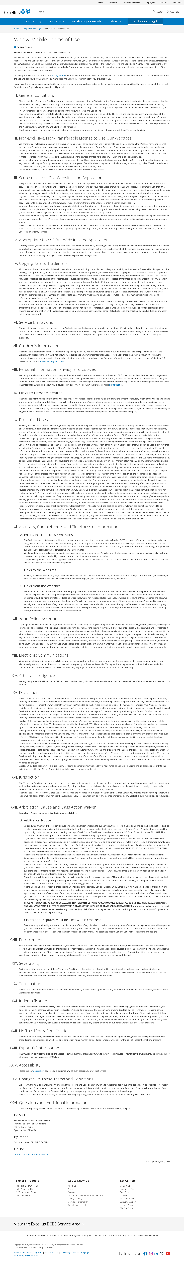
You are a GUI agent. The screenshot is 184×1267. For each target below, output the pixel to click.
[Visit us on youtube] (167, 1254)
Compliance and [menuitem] (144, 21)
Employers (150, 2)
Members (113, 2)
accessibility (38, 1071)
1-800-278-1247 (30, 1142)
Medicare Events (127, 1198)
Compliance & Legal (77, 1205)
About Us (72, 1185)
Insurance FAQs (127, 1189)
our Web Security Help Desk (51, 361)
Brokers (163, 2)
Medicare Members (131, 2)
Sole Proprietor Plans (25, 1189)
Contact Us (125, 1185)
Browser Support (51, 1252)
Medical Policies (127, 1208)
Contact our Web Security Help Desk (31, 1154)
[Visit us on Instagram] (151, 1254)
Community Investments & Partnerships (85, 1195)
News (16, 28)
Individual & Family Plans (27, 1185)
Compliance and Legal (32, 28)
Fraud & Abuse (126, 1205)
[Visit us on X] (162, 1254)
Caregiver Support (128, 1202)
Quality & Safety (75, 1198)
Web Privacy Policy (34, 1252)
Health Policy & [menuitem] (86, 21)
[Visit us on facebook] (145, 1254)
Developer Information (78, 1202)
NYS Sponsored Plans (26, 1192)
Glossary (124, 1195)
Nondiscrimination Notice (35, 1255)
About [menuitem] (116, 21)
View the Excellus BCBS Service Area (47, 1224)
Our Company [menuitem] (33, 21)
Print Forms (125, 1192)
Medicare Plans (23, 1195)
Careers (71, 1192)
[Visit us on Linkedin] (156, 1254)
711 (45, 1142)
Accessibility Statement (69, 1252)
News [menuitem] (55, 21)
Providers (177, 2)
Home (100, 2)
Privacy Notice (58, 75)
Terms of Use (19, 1252)
